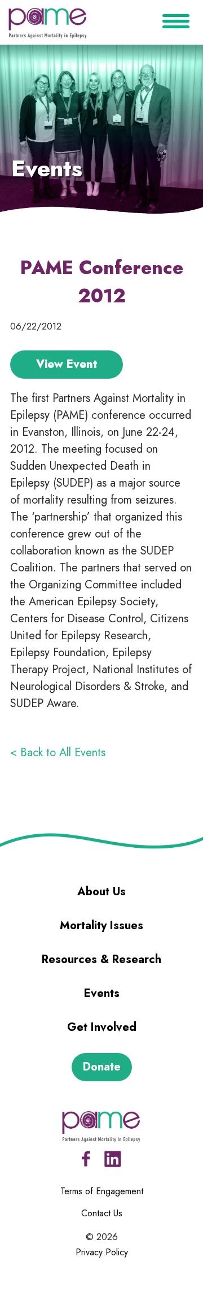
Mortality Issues (101, 925)
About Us (101, 891)
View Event (67, 364)
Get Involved (101, 1027)
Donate (102, 1067)
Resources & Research (101, 959)
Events (102, 993)
